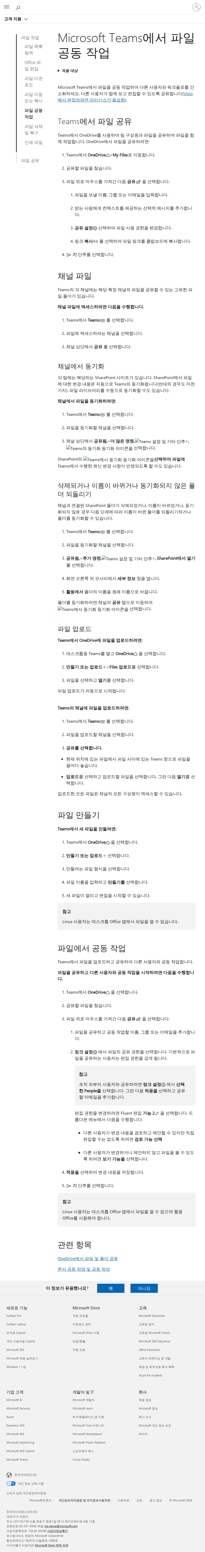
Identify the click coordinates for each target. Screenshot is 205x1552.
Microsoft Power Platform (89, 1442)
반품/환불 (79, 1341)
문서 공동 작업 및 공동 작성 (84, 1269)
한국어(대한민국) (25, 1475)
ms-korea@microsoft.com (61, 1526)
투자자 (143, 1434)
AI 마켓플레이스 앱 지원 (88, 1417)
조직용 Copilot (15, 1333)
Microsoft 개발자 (83, 1400)
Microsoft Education (152, 1316)
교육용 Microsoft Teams (154, 1333)
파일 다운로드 (34, 81)
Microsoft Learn (83, 1408)
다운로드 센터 (82, 1324)
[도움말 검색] (18, 7)
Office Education (149, 1350)
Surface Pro (13, 1316)
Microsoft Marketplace (87, 1434)
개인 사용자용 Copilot (20, 1341)
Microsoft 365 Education (154, 1341)
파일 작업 (30, 37)
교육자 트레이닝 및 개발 (155, 1358)
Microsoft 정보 (148, 1408)
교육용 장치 (146, 1324)
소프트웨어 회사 (83, 1451)
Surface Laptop (16, 1324)
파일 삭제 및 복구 (34, 129)
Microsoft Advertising (20, 1442)
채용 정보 (145, 1400)
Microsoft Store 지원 (86, 1333)
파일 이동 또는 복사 (34, 97)
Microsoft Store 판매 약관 (51, 1545)
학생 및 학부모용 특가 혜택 (156, 1367)
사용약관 (123, 1500)
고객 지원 (13, 18)
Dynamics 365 (15, 1425)
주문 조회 (79, 1350)
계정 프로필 (80, 1316)
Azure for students (151, 1375)
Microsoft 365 (15, 1350)
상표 (139, 1500)
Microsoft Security (18, 1408)
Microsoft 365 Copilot (20, 1451)
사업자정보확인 (57, 1531)
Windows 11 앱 (16, 1367)
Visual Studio (81, 1459)
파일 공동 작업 (34, 113)
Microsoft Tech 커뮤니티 (88, 1425)
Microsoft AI (14, 1400)
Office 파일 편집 (33, 65)
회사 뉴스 (145, 1417)
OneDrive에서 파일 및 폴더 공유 (88, 1258)
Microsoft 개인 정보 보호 (155, 1425)
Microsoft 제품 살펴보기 (22, 1358)
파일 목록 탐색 (34, 49)
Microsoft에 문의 (41, 1500)
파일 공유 (30, 160)
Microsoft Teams (17, 1459)
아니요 (144, 1288)
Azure (10, 1417)
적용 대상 (70, 70)
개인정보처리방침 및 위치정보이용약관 (84, 1500)
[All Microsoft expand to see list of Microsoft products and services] (6, 7)
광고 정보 (155, 1500)
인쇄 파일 (34, 142)
